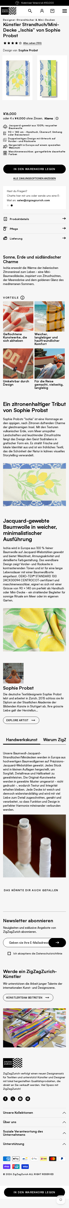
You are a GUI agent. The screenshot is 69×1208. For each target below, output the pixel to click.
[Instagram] (20, 1100)
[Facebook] (5, 1100)
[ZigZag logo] (8, 11)
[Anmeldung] (42, 11)
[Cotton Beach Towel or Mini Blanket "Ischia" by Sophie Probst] (17, 77)
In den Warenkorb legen (34, 169)
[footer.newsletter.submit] (57, 942)
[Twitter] (13, 1100)
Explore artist (17, 720)
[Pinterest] (27, 1100)
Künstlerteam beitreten (24, 997)
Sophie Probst (28, 50)
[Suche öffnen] (30, 11)
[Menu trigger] (64, 10)
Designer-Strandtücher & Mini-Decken (29, 19)
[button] (52, 11)
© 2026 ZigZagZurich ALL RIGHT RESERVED (28, 1174)
